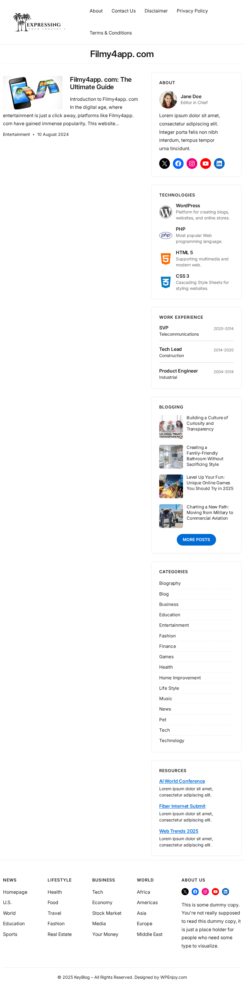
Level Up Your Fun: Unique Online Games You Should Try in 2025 (210, 482)
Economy (102, 902)
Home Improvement (180, 678)
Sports (10, 934)
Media (99, 923)
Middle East (149, 934)
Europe (144, 923)
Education (169, 615)
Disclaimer (156, 11)
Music (165, 698)
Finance (167, 646)
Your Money (105, 934)
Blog (164, 594)
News (165, 709)
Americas (147, 902)
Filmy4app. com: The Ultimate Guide (101, 83)
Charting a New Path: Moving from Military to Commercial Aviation (210, 512)
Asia (141, 913)
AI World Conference (182, 781)
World (9, 913)
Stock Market (106, 913)
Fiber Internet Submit (182, 806)
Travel (54, 913)
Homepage (15, 892)
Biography (170, 583)
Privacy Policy (192, 11)
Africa (143, 892)
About (96, 11)
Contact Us (124, 11)
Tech (164, 730)
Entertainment (16, 134)
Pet (162, 719)
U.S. (7, 902)
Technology (171, 740)
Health (166, 667)
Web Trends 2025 (178, 831)
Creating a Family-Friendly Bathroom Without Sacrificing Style (205, 456)
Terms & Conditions (111, 33)
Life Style (169, 688)
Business (169, 604)
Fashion (167, 636)
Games (166, 656)
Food (53, 902)
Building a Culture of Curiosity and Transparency (207, 423)
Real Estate (60, 934)
